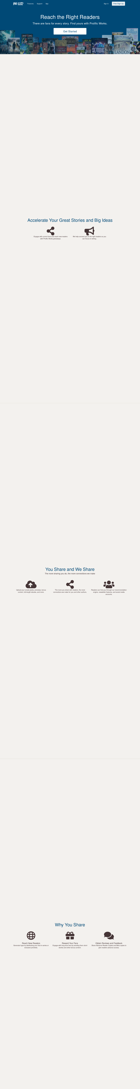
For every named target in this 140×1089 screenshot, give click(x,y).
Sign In (106, 4)
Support (39, 4)
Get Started (70, 31)
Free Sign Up (118, 3)
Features (30, 4)
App (47, 4)
